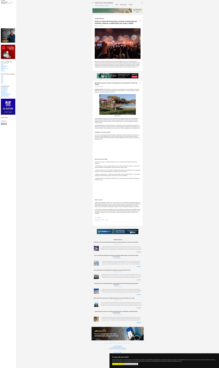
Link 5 (2, 79)
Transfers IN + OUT (5, 68)
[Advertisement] (118, 149)
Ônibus (2, 69)
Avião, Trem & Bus (4, 63)
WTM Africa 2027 (4, 93)
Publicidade (119, 346)
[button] (140, 21)
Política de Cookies (122, 348)
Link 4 (2, 78)
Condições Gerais (119, 347)
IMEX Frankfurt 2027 (5, 95)
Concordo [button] (115, 363)
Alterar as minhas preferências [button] (131, 363)
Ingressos (3, 67)
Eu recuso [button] (121, 363)
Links (117, 4)
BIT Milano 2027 (4, 88)
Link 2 (2, 76)
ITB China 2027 (4, 91)
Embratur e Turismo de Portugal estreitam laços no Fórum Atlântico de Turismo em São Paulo (116, 242)
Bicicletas (3, 70)
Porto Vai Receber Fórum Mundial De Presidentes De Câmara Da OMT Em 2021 (112, 270)
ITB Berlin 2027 (4, 90)
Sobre (115, 346)
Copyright (114, 347)
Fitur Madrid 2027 (4, 87)
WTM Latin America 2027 (6, 94)
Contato (130, 4)
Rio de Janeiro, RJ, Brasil (103, 219)
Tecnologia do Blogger (117, 352)
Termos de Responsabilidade (120, 349)
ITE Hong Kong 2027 (5, 96)
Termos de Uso (112, 349)
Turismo (99, 217)
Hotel (2, 64)
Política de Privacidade (114, 348)
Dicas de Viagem (123, 4)
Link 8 (2, 83)
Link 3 (2, 77)
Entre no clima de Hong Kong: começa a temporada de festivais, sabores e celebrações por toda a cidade (116, 22)
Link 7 (2, 81)
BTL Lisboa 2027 (4, 89)
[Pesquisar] (142, 3)
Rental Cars (3, 65)
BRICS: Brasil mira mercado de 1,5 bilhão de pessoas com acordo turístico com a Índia (114, 298)
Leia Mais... (138, 251)
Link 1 (2, 75)
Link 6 (2, 80)
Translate (9, 3)
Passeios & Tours (4, 66)
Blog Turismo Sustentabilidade (104, 3)
